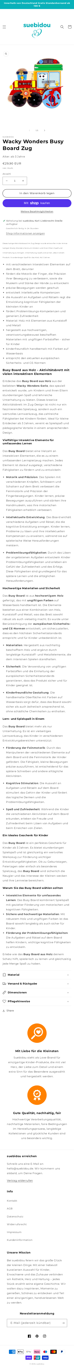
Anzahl (7, 173)
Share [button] (10, 1010)
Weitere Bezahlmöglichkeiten (37, 211)
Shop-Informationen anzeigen (25, 233)
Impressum (14, 1232)
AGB (10, 1208)
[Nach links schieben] (29, 130)
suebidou (40, 1364)
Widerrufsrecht (17, 1224)
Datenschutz (15, 1216)
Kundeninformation (19, 1240)
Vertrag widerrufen (20, 1180)
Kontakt (12, 1200)
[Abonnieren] (63, 1323)
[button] (4, 27)
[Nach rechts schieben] (44, 130)
